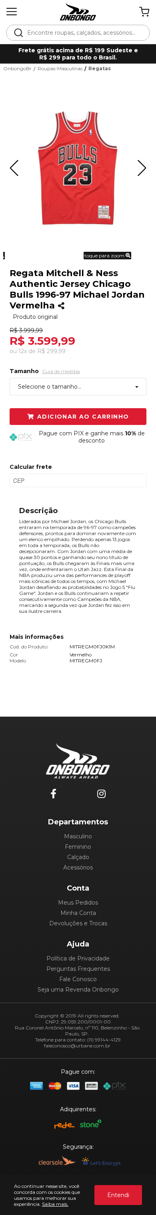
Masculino (78, 836)
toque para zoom (105, 256)
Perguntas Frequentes (78, 968)
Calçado (78, 857)
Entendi (118, 1195)
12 (22, 351)
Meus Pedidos (78, 902)
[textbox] (83, 32)
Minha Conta (78, 913)
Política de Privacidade (78, 958)
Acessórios (78, 867)
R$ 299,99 (51, 351)
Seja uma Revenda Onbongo (78, 989)
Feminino (78, 846)
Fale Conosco (78, 979)
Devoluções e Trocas (78, 923)
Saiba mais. (55, 1204)
